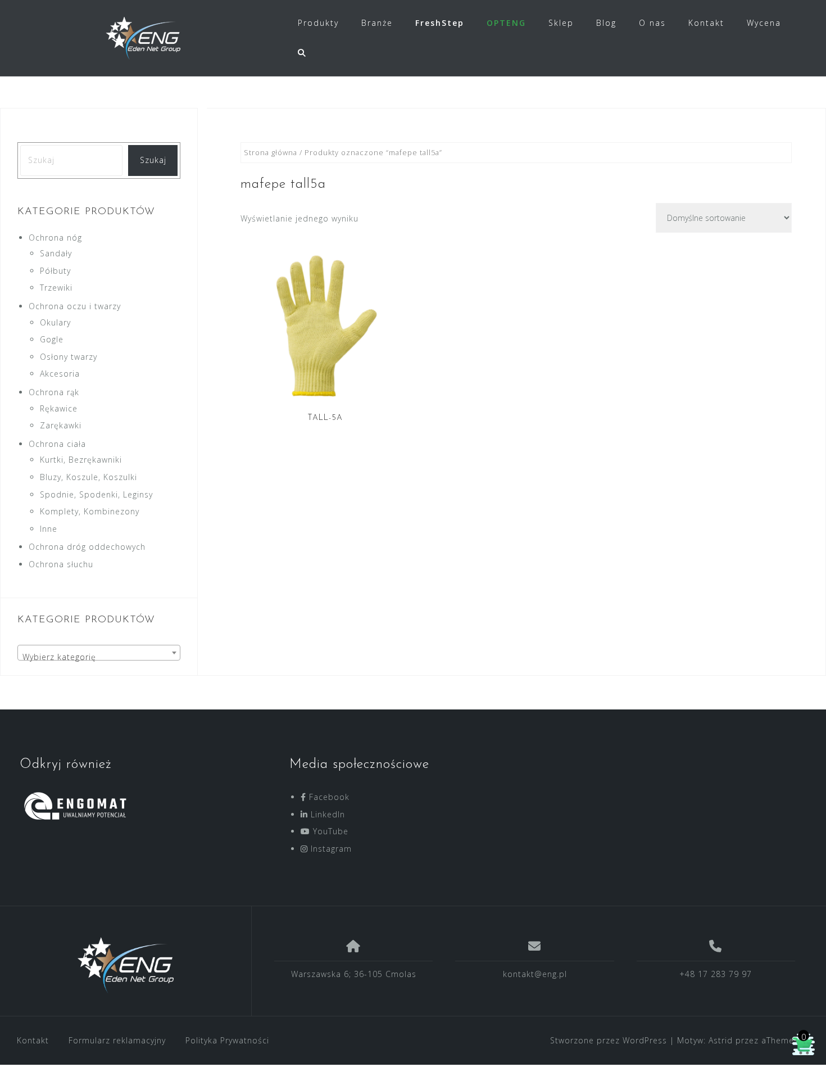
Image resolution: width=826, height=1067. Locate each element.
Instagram (330, 848)
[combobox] (98, 653)
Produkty (318, 22)
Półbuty (55, 270)
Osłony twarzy (68, 356)
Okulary (55, 322)
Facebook (328, 797)
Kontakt (706, 22)
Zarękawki (60, 425)
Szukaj (153, 160)
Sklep (561, 22)
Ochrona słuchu (61, 564)
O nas (652, 22)
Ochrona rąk (54, 392)
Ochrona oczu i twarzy (75, 306)
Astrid (721, 1040)
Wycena (764, 22)
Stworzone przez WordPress (608, 1040)
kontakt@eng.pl (535, 974)
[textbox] (99, 657)
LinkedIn (326, 814)
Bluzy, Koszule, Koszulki (88, 477)
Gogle (51, 339)
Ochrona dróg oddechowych (87, 546)
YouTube (329, 831)
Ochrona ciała (57, 443)
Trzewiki (56, 287)
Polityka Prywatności (227, 1040)
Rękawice (59, 408)
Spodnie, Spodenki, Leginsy (96, 494)
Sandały (56, 253)
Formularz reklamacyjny (117, 1040)
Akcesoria (60, 373)
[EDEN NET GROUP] (126, 965)
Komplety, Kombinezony (89, 511)
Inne (48, 528)
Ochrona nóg (55, 237)
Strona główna (270, 152)
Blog (606, 22)
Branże (377, 22)
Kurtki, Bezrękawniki (81, 459)
